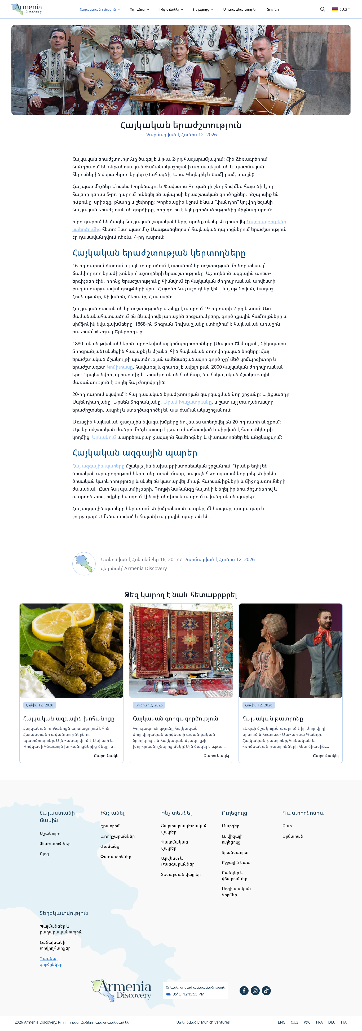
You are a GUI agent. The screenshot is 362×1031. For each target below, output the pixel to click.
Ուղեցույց (201, 9)
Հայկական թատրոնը (272, 718)
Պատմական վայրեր (174, 845)
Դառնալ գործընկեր (51, 961)
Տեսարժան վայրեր (181, 874)
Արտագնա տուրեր (240, 9)
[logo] (26, 9)
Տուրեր (273, 9)
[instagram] (255, 990)
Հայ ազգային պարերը (98, 465)
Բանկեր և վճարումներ (234, 875)
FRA (319, 1022)
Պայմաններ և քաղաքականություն (60, 929)
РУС (307, 1022)
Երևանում (104, 437)
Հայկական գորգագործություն (175, 718)
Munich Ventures (215, 1022)
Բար (287, 826)
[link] (71, 683)
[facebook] (244, 990)
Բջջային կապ (236, 862)
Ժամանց (110, 846)
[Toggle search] (322, 9)
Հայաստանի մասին (98, 9)
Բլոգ (44, 854)
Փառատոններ (55, 843)
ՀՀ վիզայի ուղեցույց (232, 839)
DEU (331, 1022)
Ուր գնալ (138, 9)
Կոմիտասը (120, 367)
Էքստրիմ (110, 826)
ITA (344, 1022)
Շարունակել (107, 755)
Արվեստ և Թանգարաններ (178, 861)
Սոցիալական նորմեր (236, 891)
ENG (281, 1022)
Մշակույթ (49, 833)
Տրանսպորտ (235, 852)
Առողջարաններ (117, 836)
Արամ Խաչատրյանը (187, 402)
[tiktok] (266, 990)
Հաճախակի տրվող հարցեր (55, 945)
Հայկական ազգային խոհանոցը (68, 718)
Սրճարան (292, 836)
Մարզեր (230, 826)
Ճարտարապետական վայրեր (181, 829)
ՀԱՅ (294, 1022)
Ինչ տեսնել (169, 9)
